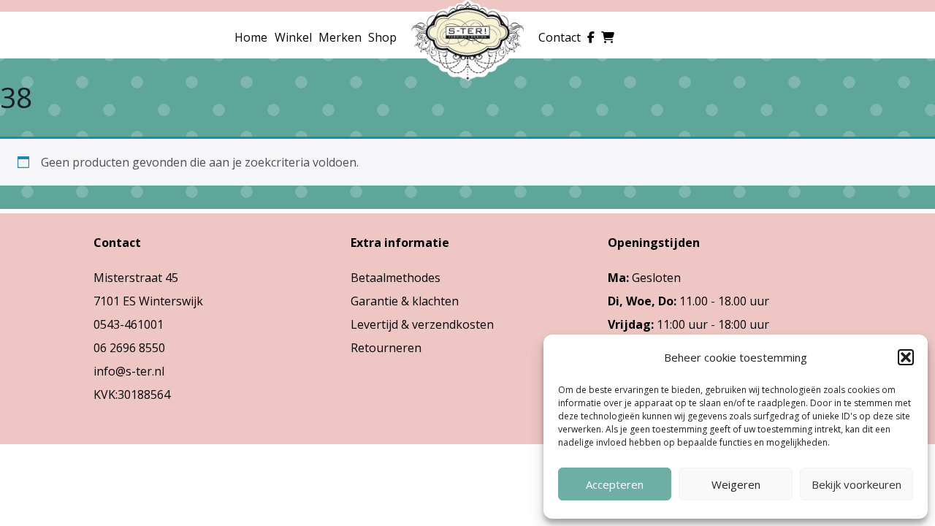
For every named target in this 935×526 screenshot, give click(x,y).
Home (250, 37)
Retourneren (386, 348)
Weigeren (735, 484)
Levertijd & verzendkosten (422, 324)
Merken (340, 37)
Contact (559, 37)
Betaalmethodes (395, 278)
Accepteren (615, 484)
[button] (905, 357)
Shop (382, 37)
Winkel (293, 37)
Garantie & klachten (405, 301)
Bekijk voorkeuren (856, 484)
